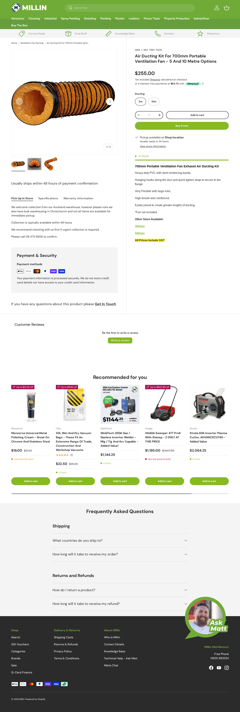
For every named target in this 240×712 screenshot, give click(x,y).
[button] (227, 8)
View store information (153, 146)
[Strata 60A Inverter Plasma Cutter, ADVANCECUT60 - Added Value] (209, 404)
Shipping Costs (63, 637)
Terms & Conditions (66, 658)
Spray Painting (70, 19)
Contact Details (114, 644)
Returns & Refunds (66, 644)
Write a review (120, 340)
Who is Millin (112, 637)
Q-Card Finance (21, 672)
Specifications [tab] (48, 198)
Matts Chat (111, 665)
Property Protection (176, 19)
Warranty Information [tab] (78, 198)
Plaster (120, 19)
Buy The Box (19, 25)
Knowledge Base (114, 651)
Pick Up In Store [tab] (22, 198)
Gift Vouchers (20, 644)
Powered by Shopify (35, 699)
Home (14, 43)
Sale (14, 665)
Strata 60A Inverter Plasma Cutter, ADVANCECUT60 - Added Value (208, 437)
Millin (21, 699)
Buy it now (182, 125)
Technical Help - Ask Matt (120, 658)
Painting (105, 19)
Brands (15, 658)
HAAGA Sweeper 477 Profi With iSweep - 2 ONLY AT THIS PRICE (163, 437)
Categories (18, 651)
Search (15, 637)
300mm (140, 226)
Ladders (134, 19)
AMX (137, 49)
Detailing (90, 19)
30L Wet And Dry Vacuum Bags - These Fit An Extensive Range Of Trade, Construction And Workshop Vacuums (74, 441)
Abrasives (17, 19)
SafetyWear (201, 19)
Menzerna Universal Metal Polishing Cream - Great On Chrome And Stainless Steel (30, 437)
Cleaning (34, 19)
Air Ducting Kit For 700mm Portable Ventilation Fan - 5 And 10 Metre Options (68, 43)
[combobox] (130, 8)
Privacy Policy (63, 651)
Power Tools (152, 19)
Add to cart (197, 115)
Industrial (50, 19)
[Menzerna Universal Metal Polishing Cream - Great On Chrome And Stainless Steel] (30, 404)
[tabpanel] (64, 222)
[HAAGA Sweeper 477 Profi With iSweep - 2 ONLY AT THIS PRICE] (164, 404)
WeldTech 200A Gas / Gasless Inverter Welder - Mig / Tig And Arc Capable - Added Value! (119, 439)
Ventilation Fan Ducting (31, 43)
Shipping (155, 79)
